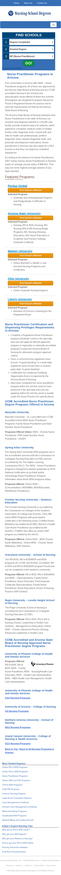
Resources (10, 865)
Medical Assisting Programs (14, 811)
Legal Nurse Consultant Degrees (16, 798)
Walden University (20, 251)
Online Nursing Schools (31, 860)
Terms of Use (51, 865)
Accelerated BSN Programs (14, 815)
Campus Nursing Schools (50, 860)
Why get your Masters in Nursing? (17, 838)
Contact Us (42, 3)
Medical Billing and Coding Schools (17, 820)
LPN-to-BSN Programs (12, 785)
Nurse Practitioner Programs (15, 776)
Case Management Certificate (15, 802)
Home (16, 3)
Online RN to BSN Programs (15, 767)
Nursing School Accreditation (15, 847)
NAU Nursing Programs (17, 727)
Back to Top (11, 749)
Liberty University (20, 299)
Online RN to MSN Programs (15, 771)
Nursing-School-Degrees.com (11, 860)
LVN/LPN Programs (11, 789)
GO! (28, 63)
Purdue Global (17, 185)
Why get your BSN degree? (14, 834)
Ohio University (18, 278)
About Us (28, 3)
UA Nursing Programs (17, 711)
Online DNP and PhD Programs (16, 780)
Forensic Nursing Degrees (14, 793)
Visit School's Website (30, 190)
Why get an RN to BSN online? (16, 830)
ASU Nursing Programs (17, 698)
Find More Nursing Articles (14, 852)
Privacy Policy (39, 865)
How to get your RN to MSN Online (17, 843)
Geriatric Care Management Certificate (19, 807)
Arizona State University (24, 213)
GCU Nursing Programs (17, 743)
